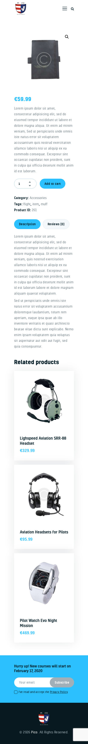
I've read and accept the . (43, 692)
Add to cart (52, 184)
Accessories (38, 198)
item (35, 204)
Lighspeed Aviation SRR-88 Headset (43, 441)
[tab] (27, 224)
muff (44, 204)
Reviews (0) (56, 224)
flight (27, 204)
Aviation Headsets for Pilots (44, 531)
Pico (34, 732)
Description (27, 224)
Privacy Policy (59, 692)
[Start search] (72, 9)
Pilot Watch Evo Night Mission (38, 623)
